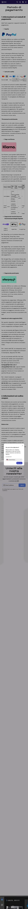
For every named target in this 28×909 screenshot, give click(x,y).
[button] (22, 446)
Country (9, 456)
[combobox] (11, 459)
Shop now (19, 463)
